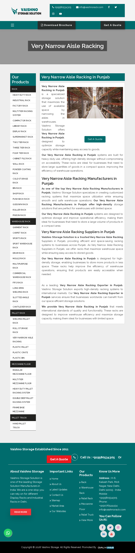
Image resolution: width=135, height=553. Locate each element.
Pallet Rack (18, 313)
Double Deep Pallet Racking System (23, 400)
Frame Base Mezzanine (19, 409)
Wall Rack (18, 164)
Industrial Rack (21, 100)
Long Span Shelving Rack (20, 290)
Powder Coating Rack (22, 171)
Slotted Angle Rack (21, 299)
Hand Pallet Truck (19, 426)
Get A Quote (95, 139)
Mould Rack (19, 258)
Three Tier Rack (21, 148)
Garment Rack (20, 227)
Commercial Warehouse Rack (22, 275)
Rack (14, 89)
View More (87, 520)
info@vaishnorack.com (91, 7)
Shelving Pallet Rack (21, 321)
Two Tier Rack (21, 142)
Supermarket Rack (23, 137)
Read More (20, 512)
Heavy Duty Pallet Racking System (23, 391)
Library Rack (20, 126)
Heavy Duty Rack (22, 95)
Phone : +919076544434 (108, 503)
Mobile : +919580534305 (108, 495)
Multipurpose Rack (20, 266)
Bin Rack (17, 188)
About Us (56, 484)
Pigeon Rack (19, 215)
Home (54, 478)
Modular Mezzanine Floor (22, 372)
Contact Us (57, 495)
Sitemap (55, 500)
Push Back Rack (21, 199)
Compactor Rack (22, 120)
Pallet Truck (19, 418)
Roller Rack (19, 210)
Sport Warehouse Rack (22, 246)
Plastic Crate (20, 352)
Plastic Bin (19, 358)
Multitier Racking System (23, 113)
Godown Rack (20, 204)
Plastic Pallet (21, 347)
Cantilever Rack (22, 307)
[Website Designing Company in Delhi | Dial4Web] (105, 547)
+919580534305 (62, 7)
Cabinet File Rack (22, 158)
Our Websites (58, 511)
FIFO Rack (18, 283)
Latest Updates (59, 489)
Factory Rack (20, 106)
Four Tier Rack (21, 153)
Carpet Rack (20, 233)
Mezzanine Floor (21, 364)
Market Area (57, 506)
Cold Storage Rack (20, 181)
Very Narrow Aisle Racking (23, 340)
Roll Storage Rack (20, 330)
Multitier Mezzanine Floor (22, 381)
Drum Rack (18, 253)
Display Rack (19, 131)
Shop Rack (18, 193)
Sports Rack (19, 238)
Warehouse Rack (21, 221)
